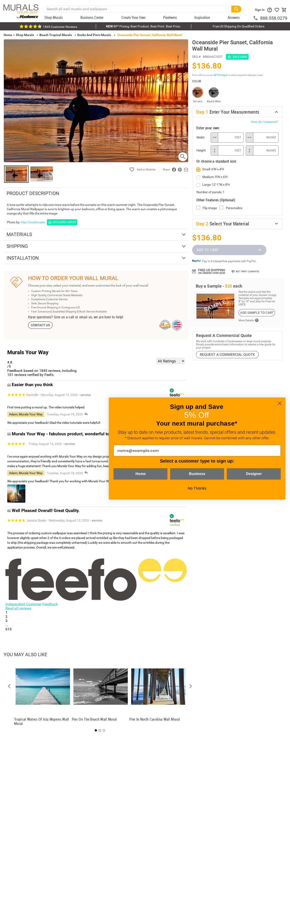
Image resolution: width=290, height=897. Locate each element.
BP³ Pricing (219, 75)
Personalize (234, 208)
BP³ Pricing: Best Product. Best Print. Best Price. (143, 26)
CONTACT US (40, 325)
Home (140, 474)
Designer (254, 474)
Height (201, 150)
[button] (9, 686)
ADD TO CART (208, 249)
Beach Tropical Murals (55, 35)
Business (197, 474)
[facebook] (174, 170)
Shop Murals (25, 35)
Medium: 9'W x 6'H (214, 177)
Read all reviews (18, 608)
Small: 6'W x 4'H (213, 169)
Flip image (210, 208)
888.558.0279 (273, 18)
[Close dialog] (280, 403)
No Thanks (197, 488)
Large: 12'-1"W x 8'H (216, 184)
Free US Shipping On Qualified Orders (238, 26)
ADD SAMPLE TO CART (256, 312)
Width (200, 137)
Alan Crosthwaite (33, 222)
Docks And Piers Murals (94, 35)
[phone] (256, 18)
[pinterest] (180, 170)
